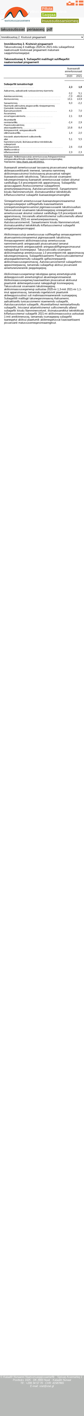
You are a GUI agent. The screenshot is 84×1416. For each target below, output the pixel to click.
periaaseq (35, 29)
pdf (49, 29)
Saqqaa (49, 15)
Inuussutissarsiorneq (60, 21)
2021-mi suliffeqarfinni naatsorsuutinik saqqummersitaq (33, 14)
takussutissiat (13, 29)
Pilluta (47, 8)
